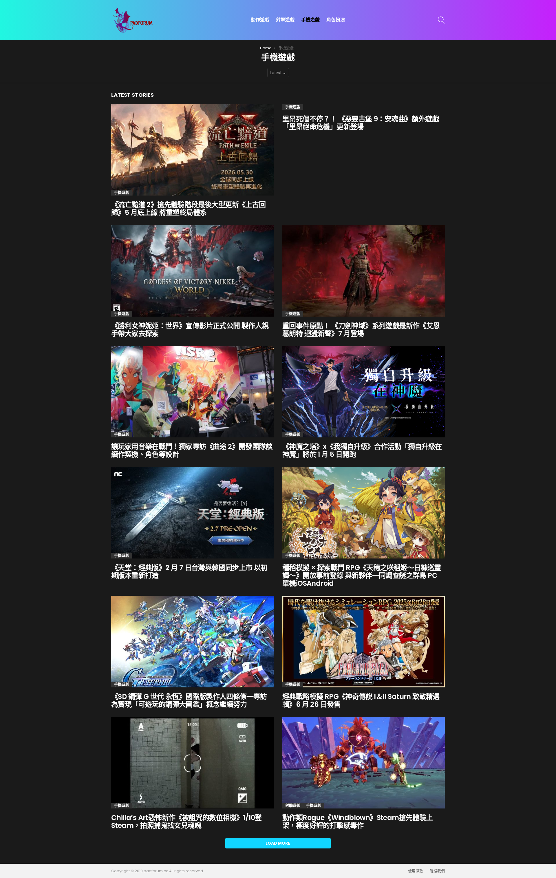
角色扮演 (335, 20)
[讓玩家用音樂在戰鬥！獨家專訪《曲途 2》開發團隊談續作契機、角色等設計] (192, 392)
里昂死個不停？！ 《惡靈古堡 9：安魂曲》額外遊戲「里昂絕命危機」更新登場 (360, 123)
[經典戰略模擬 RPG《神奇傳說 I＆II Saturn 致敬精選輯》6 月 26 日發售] (363, 641)
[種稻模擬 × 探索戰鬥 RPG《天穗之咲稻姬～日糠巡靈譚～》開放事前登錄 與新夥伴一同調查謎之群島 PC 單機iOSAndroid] (363, 512)
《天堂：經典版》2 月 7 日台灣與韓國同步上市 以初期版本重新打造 (189, 571)
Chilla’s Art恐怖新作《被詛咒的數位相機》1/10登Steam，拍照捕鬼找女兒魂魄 (186, 821)
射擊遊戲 (285, 20)
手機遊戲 (310, 20)
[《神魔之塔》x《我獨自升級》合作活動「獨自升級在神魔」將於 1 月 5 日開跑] (363, 392)
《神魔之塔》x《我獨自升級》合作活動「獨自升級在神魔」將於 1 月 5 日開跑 (362, 450)
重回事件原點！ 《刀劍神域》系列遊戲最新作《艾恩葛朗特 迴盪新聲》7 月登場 (361, 329)
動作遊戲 (260, 20)
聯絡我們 (437, 871)
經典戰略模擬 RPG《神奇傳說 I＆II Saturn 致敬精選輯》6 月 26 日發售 (361, 700)
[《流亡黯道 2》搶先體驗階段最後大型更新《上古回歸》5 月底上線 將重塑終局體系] (192, 150)
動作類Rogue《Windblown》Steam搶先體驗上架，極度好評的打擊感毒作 (357, 821)
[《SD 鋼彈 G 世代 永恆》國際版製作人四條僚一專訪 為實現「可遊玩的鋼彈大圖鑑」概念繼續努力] (192, 641)
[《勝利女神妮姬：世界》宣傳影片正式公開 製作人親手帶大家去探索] (192, 271)
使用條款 (415, 871)
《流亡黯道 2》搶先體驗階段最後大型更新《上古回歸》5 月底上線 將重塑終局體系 (188, 208)
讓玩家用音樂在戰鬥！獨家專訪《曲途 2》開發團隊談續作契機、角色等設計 (191, 450)
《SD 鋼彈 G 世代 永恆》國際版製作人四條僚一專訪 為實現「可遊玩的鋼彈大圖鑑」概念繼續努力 (189, 700)
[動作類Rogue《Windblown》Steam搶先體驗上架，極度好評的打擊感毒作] (363, 762)
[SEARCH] (441, 20)
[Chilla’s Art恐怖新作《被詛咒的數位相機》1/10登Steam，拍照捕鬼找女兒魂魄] (192, 762)
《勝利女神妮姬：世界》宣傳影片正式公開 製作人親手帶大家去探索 (190, 329)
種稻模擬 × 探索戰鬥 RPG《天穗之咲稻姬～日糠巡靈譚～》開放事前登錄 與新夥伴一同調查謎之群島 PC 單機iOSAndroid (361, 575)
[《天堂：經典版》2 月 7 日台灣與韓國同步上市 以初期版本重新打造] (192, 512)
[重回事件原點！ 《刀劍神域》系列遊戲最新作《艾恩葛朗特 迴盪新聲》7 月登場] (363, 271)
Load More (278, 843)
